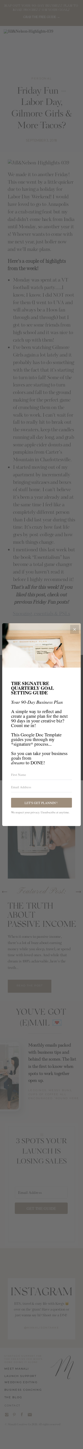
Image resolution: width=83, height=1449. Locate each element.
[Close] (74, 629)
